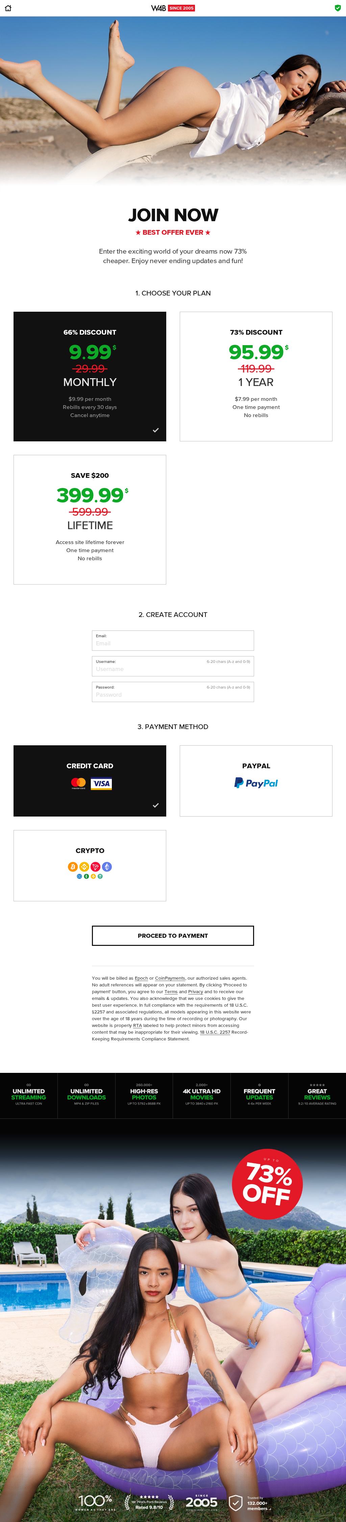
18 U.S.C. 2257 (215, 1032)
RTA (137, 1025)
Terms (171, 991)
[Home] (8, 10)
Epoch (141, 978)
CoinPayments (170, 978)
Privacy (195, 991)
